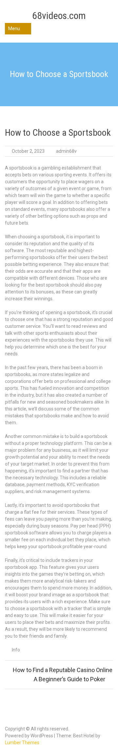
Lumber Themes (22, 742)
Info (16, 649)
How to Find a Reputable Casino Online (62, 669)
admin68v (66, 151)
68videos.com (59, 15)
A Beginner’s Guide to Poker (69, 679)
